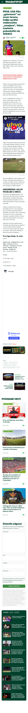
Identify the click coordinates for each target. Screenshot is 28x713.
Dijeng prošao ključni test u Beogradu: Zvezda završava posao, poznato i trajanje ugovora (18, 634)
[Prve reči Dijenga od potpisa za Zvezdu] (14, 410)
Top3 (18, 367)
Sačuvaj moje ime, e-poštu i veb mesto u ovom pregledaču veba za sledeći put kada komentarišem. (14, 580)
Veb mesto (5, 571)
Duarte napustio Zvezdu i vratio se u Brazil (18, 617)
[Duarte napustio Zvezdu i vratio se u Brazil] (7, 619)
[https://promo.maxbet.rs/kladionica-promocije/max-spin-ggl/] (14, 350)
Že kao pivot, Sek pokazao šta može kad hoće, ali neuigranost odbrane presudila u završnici (18, 651)
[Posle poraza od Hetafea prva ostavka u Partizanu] (14, 438)
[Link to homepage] (14, 2)
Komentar (6, 531)
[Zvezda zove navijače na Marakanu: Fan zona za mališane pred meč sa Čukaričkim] (14, 465)
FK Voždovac (7, 365)
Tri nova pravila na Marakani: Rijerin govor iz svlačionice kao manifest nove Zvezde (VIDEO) (18, 678)
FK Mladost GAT (13, 362)
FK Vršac (14, 365)
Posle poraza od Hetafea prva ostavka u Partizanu (13, 448)
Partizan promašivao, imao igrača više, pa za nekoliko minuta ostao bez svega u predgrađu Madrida (17, 661)
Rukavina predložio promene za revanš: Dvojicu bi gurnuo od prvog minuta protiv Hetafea (17, 643)
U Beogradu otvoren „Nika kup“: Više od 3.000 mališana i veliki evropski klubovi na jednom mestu (13, 508)
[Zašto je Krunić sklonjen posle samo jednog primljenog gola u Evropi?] (7, 626)
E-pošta (5, 563)
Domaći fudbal (7, 8)
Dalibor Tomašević (11, 37)
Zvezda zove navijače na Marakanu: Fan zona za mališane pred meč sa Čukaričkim (12, 477)
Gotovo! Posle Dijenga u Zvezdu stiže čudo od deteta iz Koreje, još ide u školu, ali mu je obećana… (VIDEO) (18, 670)
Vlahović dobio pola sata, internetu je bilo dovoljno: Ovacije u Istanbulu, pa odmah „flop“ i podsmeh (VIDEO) (18, 687)
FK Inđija (6, 362)
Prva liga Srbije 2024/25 (9, 367)
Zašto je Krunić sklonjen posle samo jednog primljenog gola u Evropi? (18, 626)
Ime (4, 555)
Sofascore (14, 344)
